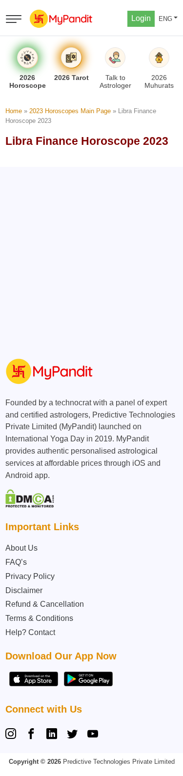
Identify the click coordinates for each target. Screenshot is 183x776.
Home (13, 111)
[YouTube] (92, 735)
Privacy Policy (30, 576)
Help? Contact (30, 632)
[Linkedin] (51, 735)
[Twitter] (72, 735)
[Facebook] (31, 735)
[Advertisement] (91, 258)
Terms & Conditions (39, 618)
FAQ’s (16, 562)
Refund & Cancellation (44, 604)
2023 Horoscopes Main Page (70, 111)
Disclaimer (23, 590)
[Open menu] (13, 19)
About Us (21, 548)
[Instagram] (12, 735)
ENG (165, 18)
